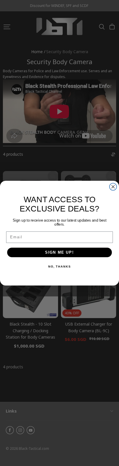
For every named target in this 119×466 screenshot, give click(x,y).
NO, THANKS (59, 266)
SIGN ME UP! (59, 252)
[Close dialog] (113, 186)
